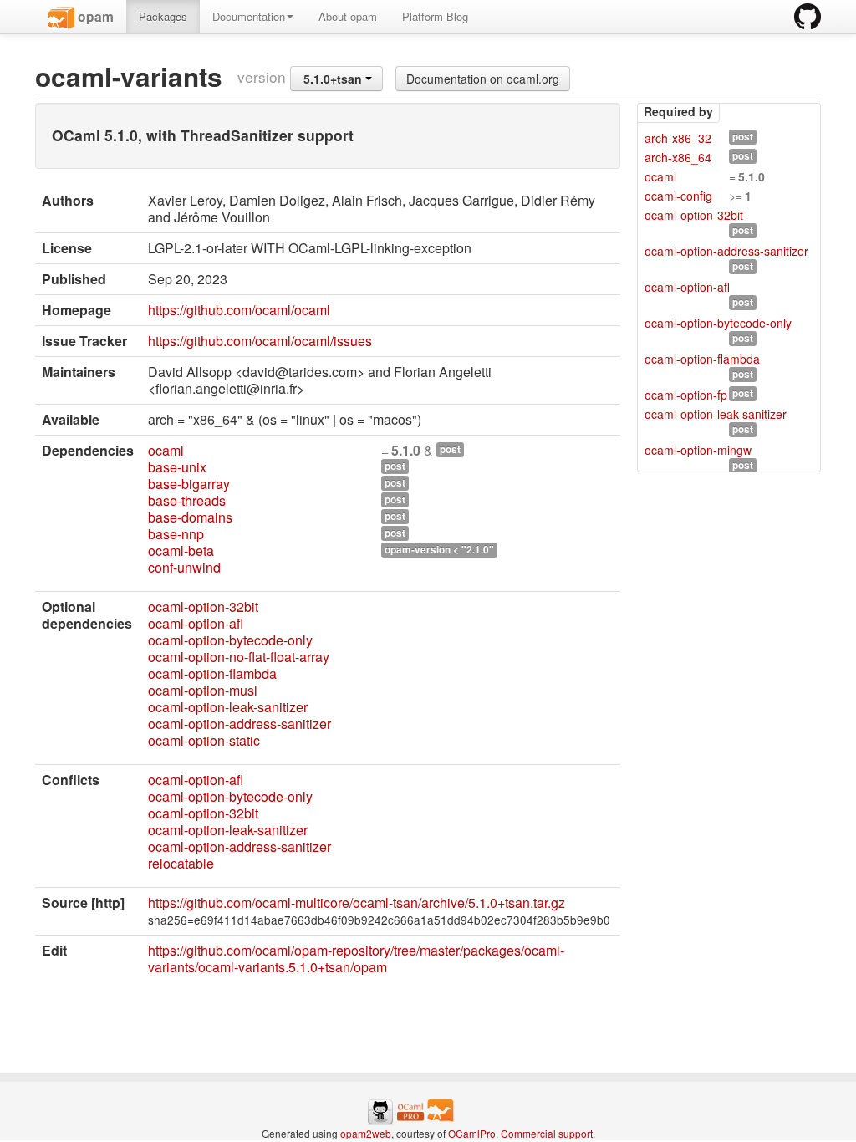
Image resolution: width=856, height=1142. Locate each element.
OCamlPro (472, 1133)
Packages (163, 16)
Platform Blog (435, 16)
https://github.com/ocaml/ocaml (239, 309)
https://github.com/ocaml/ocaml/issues (260, 340)
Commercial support (547, 1133)
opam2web (365, 1133)
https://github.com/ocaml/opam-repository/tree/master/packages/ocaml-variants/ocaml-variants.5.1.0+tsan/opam (356, 958)
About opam (347, 16)
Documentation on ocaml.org (482, 78)
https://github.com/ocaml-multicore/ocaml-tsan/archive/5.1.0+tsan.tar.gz (356, 902)
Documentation (248, 16)
